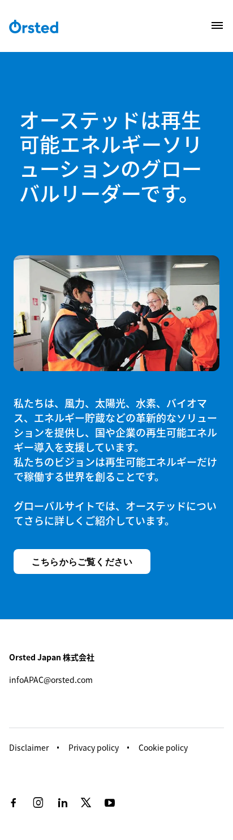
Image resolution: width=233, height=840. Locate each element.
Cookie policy (163, 747)
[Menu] (217, 25)
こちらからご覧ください (82, 561)
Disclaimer (29, 747)
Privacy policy (93, 747)
